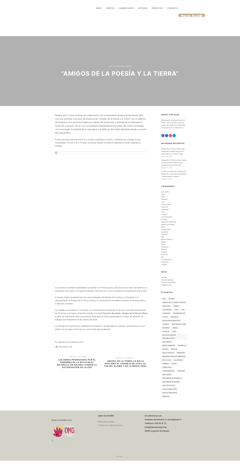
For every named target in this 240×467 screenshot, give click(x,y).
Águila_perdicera (169, 392)
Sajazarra (178, 360)
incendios (164, 234)
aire (164, 298)
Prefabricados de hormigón (174, 356)
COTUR (165, 317)
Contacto (172, 8)
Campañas (165, 209)
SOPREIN (165, 363)
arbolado (166, 306)
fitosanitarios (165, 229)
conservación (179, 313)
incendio (166, 328)
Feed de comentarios (168, 282)
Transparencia (168, 371)
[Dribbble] (170, 135)
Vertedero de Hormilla (172, 378)
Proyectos (157, 8)
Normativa (164, 247)
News (163, 244)
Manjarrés (167, 342)
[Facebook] (162, 135)
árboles (165, 396)
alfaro (171, 298)
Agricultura (165, 192)
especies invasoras (168, 224)
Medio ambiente (166, 239)
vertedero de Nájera (171, 382)
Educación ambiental (168, 222)
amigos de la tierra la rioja (174, 302)
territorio (167, 367)
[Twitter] (174, 135)
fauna (163, 227)
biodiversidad (166, 204)
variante (181, 371)
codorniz (166, 313)
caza (163, 212)
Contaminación (166, 217)
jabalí (175, 328)
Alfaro (163, 197)
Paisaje (174, 349)
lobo (162, 237)
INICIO (99, 8)
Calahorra (164, 207)
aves (163, 202)
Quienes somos (126, 8)
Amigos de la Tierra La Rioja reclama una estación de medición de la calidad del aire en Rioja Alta (174, 162)
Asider (176, 306)
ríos (162, 257)
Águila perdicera (169, 389)
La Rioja (165, 331)
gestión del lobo (179, 324)
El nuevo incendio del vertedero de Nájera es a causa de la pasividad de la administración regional (174, 173)
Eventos (110, 8)
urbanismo (164, 262)
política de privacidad (106, 422)
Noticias (142, 8)
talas (174, 363)
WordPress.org (166, 285)
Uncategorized (166, 259)
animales (164, 199)
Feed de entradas (167, 280)
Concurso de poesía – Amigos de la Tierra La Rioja (124, 313)
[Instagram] (166, 135)
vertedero (166, 374)
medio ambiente (168, 345)
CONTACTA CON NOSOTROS (110, 425)
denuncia (174, 317)
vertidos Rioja (168, 385)
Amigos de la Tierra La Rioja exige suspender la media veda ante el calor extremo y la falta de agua (173, 151)
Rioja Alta (164, 254)
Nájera (163, 242)
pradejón (181, 352)
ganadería (164, 232)
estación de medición (171, 320)
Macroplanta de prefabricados (169, 336)
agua (163, 194)
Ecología (164, 219)
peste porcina (168, 352)
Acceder (164, 277)
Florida (165, 324)
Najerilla (182, 345)
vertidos (164, 264)
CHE (183, 309)
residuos (164, 252)
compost (164, 214)
